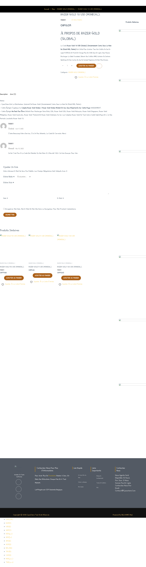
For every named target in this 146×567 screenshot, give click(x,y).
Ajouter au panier (86, 66)
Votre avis (8, 182)
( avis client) (77, 20)
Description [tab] (4, 94)
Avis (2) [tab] (13, 94)
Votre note (9, 176)
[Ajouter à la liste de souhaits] (99, 66)
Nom (5, 198)
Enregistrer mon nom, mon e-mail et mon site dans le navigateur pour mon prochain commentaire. (40, 209)
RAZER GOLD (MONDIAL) (66, 9)
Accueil (46, 9)
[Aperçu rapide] (2, 278)
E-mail (60, 198)
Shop (53, 9)
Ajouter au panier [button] (14, 278)
